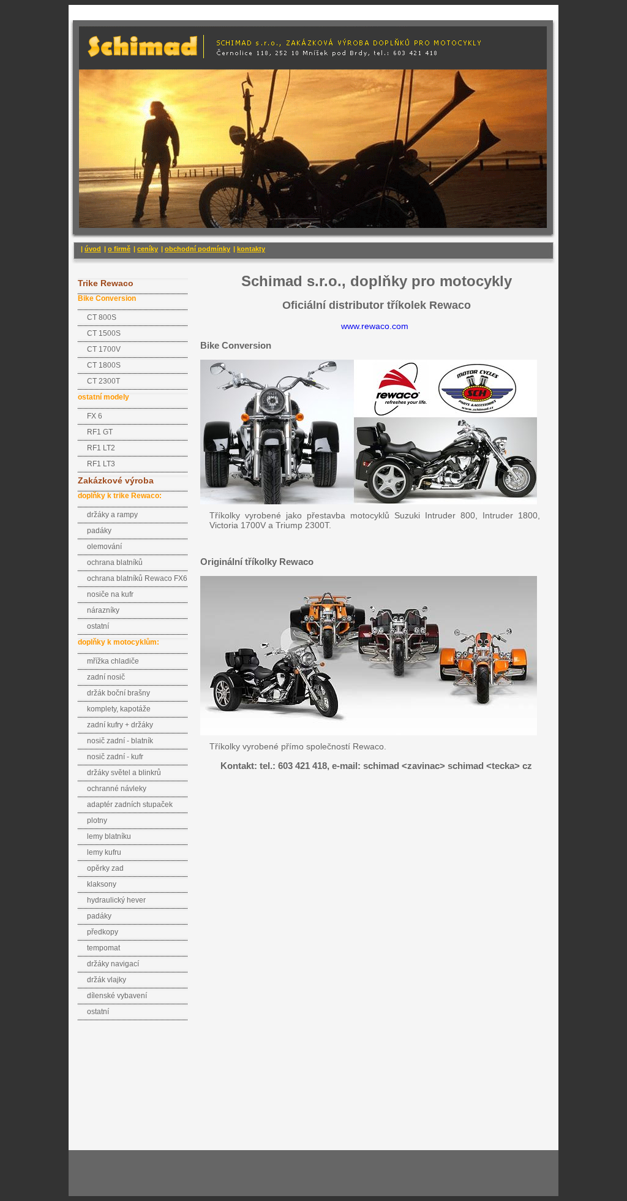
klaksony (101, 884)
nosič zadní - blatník (120, 741)
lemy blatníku (109, 836)
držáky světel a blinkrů (124, 772)
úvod (92, 248)
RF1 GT (100, 432)
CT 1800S (104, 365)
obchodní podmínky (197, 248)
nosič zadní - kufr (115, 756)
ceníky (147, 248)
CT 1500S (104, 333)
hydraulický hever (116, 900)
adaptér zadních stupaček (130, 804)
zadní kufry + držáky (120, 725)
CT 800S (101, 317)
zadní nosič (106, 677)
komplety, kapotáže (119, 709)
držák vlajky (106, 980)
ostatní (98, 626)
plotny (97, 820)
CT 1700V (104, 349)
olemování (104, 546)
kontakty (251, 248)
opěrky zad (105, 868)
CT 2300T (103, 381)
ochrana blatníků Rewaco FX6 (137, 578)
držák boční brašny (118, 693)
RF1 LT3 (101, 464)
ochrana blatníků (115, 562)
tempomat (103, 948)
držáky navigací (113, 964)
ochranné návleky (116, 788)
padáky (99, 530)
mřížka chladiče (113, 661)
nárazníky (103, 610)
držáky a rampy (112, 514)
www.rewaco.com (374, 326)
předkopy (102, 932)
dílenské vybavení (117, 995)
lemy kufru (104, 852)
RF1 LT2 (101, 448)
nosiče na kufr (110, 594)
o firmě (119, 248)
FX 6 (94, 416)
